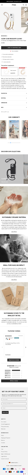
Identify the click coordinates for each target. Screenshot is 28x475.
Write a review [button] (14, 381)
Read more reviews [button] (14, 360)
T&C (2, 449)
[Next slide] (26, 347)
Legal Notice (4, 456)
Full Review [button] (7, 354)
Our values (3, 421)
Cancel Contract (5, 458)
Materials (3, 429)
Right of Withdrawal (5, 454)
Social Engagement (5, 424)
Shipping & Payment (5, 438)
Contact (3, 442)
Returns (3, 440)
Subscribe (5, 412)
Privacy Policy (4, 451)
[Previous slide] (2, 347)
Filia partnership (5, 426)
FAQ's (2, 435)
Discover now (4, 181)
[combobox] (24, 474)
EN (25, 473)
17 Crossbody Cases (14, 1)
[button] (3, 35)
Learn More (14, 231)
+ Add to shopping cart (14, 47)
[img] (8, 336)
